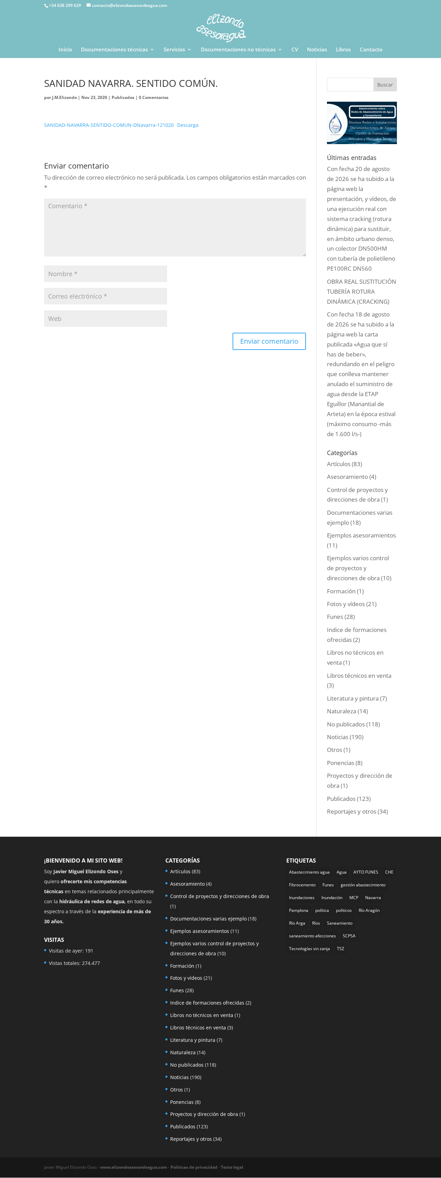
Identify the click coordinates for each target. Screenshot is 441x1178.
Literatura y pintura (353, 698)
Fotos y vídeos (346, 604)
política (322, 910)
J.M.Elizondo (64, 97)
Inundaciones (302, 897)
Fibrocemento (302, 885)
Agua (342, 872)
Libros (343, 50)
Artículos (338, 464)
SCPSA (349, 936)
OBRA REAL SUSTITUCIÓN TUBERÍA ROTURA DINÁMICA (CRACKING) (361, 291)
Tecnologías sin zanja (309, 949)
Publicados (123, 97)
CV (294, 50)
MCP (353, 897)
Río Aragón (369, 910)
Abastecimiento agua (309, 872)
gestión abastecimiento (363, 885)
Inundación (331, 897)
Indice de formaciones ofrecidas (207, 1002)
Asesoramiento (347, 477)
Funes (335, 617)
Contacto (371, 50)
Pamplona (298, 910)
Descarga (187, 125)
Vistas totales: (65, 963)
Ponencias (340, 763)
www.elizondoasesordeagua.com (133, 1167)
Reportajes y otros (351, 811)
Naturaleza (341, 711)
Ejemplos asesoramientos (361, 535)
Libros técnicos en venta (359, 675)
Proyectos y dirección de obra (204, 1114)
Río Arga (297, 923)
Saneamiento (339, 923)
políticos (344, 910)
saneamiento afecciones (312, 936)
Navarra (373, 897)
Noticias (317, 50)
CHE (389, 872)
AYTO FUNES (365, 872)
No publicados (346, 724)
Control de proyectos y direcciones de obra (219, 896)
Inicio (65, 50)
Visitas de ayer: (67, 950)
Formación (341, 591)
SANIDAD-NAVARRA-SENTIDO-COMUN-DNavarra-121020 (109, 125)
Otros (334, 750)
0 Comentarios (153, 97)
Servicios (174, 50)
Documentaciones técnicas (114, 50)
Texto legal (232, 1167)
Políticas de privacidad (194, 1167)
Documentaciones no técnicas (238, 50)
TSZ (340, 949)
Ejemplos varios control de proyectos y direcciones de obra (358, 568)
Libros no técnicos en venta (201, 1015)
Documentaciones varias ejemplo (208, 918)
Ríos (316, 923)
